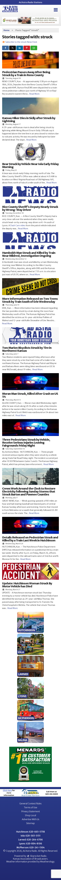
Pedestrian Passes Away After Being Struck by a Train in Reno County (26, 73)
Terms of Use (30, 807)
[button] (55, 10)
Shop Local (30, 815)
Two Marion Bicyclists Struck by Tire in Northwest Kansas (26, 349)
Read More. (34, 94)
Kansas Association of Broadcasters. (30, 858)
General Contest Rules (30, 803)
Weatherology (47, 861)
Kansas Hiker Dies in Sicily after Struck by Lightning (28, 119)
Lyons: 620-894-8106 (30, 843)
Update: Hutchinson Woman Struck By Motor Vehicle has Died (27, 585)
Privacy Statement (30, 811)
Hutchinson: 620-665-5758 (30, 831)
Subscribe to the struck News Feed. (21, 42)
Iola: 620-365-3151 (30, 835)
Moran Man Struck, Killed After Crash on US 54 (30, 395)
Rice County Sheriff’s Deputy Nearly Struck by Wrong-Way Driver (30, 208)
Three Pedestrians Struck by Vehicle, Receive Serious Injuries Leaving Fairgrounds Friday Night (26, 442)
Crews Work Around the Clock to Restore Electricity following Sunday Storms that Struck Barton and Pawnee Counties (28, 491)
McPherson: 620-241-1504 (31, 847)
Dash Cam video (17, 225)
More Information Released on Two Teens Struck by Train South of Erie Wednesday (30, 300)
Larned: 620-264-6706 (30, 839)
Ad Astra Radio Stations (30, 2)
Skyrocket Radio (38, 856)
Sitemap (30, 823)
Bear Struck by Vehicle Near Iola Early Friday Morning (30, 165)
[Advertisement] (30, 20)
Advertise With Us (30, 819)
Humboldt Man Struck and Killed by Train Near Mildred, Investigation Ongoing (28, 254)
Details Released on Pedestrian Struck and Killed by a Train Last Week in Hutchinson (30, 539)
